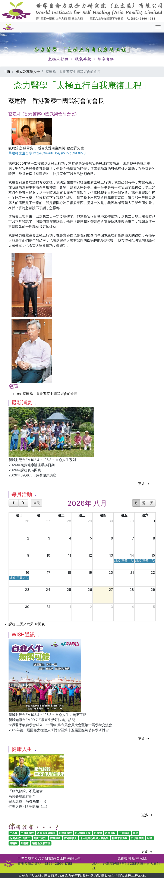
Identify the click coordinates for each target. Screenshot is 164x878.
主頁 (6, 71)
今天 (36, 503)
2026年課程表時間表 (25, 470)
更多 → (143, 484)
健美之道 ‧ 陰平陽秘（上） (29, 806)
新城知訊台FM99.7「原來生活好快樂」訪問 (42, 720)
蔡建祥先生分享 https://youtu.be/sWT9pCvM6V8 (47, 153)
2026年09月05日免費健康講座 (32, 475)
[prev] (14, 503)
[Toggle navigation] (158, 27)
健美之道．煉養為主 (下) (27, 801)
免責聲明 (124, 858)
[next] (23, 503)
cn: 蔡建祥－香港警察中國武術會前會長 (47, 394)
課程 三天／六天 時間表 (27, 624)
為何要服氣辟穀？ (22, 796)
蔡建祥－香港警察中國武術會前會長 (56, 100)
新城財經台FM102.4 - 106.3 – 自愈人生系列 (42, 460)
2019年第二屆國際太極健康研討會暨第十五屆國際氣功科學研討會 (59, 730)
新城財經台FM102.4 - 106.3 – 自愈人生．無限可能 (47, 714)
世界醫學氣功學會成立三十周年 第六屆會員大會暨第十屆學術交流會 (60, 725)
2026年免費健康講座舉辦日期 (32, 465)
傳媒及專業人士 (28, 71)
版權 (135, 858)
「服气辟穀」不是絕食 (26, 791)
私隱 (143, 858)
